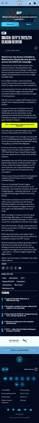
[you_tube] (5, 378)
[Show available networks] (35, 48)
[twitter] (22, 378)
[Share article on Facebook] (15, 268)
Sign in (28, 24)
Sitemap (23, 400)
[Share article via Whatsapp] (7, 268)
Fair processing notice (9, 393)
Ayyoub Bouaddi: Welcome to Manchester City (17, 299)
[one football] (22, 384)
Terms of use (24, 393)
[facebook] (33, 379)
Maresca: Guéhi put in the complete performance (20, 322)
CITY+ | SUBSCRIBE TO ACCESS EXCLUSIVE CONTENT (19, 125)
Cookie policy (6, 397)
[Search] (7, 3)
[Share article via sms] (3, 268)
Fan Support (19, 414)
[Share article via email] (20, 268)
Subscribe (10, 24)
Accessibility (6, 390)
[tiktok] (28, 378)
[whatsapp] (11, 379)
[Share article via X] (11, 268)
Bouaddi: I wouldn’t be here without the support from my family (21, 307)
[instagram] (17, 379)
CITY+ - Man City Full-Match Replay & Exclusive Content (20, 330)
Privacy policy (24, 390)
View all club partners (19, 350)
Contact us (23, 397)
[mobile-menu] (3, 3)
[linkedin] (17, 384)
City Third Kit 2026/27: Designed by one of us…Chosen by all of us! (21, 315)
